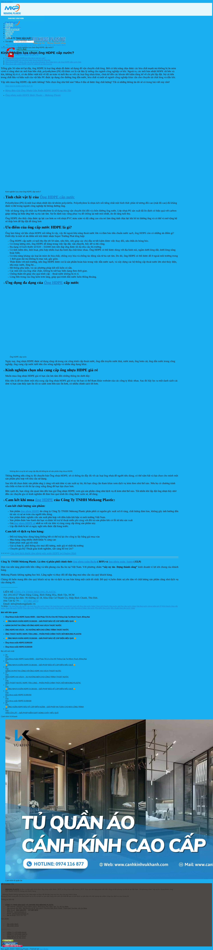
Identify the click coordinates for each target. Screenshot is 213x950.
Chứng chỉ (9, 32)
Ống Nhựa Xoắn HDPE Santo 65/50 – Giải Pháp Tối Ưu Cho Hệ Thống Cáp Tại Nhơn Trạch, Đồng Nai (46, 659)
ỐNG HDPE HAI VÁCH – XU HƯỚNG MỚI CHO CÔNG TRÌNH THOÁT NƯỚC (37, 677)
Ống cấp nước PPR (31, 608)
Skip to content (7, 2)
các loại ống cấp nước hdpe (38, 606)
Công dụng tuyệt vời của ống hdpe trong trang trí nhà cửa (27, 60)
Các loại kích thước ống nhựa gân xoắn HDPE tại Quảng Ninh (43, 553)
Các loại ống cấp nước (17, 606)
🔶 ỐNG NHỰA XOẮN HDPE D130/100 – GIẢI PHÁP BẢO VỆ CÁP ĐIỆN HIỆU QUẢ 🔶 (40, 665)
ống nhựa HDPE (30, 511)
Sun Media (44, 949)
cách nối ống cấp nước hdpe (84, 606)
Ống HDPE (53, 282)
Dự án (7, 28)
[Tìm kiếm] (6, 44)
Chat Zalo (7, 940)
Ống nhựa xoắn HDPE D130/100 (18, 701)
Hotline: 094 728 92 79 (12, 946)
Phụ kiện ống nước (102, 608)
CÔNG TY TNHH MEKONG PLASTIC (35, 591)
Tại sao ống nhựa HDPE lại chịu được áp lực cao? (25, 58)
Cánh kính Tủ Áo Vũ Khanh (16, 936)
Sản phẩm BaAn (12, 924)
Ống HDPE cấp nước (57, 197)
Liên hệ (8, 38)
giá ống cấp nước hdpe (127, 606)
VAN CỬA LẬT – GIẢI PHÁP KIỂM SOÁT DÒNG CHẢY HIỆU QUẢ (31, 713)
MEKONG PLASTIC (12, 889)
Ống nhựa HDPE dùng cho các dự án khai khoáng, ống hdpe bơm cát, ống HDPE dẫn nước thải (43, 62)
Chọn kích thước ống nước (106, 606)
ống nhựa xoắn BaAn (85, 561)
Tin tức (8, 36)
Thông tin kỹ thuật (12, 30)
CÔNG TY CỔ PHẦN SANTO (17, 934)
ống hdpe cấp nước (47, 608)
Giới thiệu (9, 26)
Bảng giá (8, 34)
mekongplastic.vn (20, 912)
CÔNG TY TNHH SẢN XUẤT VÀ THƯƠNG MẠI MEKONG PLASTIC (29, 905)
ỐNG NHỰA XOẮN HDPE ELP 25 (19, 86)
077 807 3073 (31, 600)
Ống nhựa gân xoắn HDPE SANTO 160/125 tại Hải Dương (28, 64)
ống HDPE (44, 500)
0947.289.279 (21, 910)
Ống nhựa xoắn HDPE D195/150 (18, 695)
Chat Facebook (10, 943)
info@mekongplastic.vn (20, 913)
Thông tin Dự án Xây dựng (16, 938)
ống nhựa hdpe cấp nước (85, 608)
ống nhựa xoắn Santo (121, 561)
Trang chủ (9, 24)
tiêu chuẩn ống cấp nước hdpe (123, 608)
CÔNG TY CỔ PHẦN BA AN (16, 932)
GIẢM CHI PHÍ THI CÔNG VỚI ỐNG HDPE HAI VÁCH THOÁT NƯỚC (33, 671)
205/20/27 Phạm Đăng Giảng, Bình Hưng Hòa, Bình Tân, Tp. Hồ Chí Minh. (42, 906)
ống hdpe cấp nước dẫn (64, 608)
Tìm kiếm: (9, 41)
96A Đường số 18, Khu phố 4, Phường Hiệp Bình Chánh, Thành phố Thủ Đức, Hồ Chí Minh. (54, 908)
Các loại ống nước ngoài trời (60, 606)
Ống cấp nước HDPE (14, 608)
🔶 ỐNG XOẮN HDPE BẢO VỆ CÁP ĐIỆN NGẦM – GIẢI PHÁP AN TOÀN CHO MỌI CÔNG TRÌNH (44, 707)
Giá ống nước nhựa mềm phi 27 (149, 606)
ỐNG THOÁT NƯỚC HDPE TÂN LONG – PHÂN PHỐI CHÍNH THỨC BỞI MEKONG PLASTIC (43, 683)
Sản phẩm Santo (13, 926)
